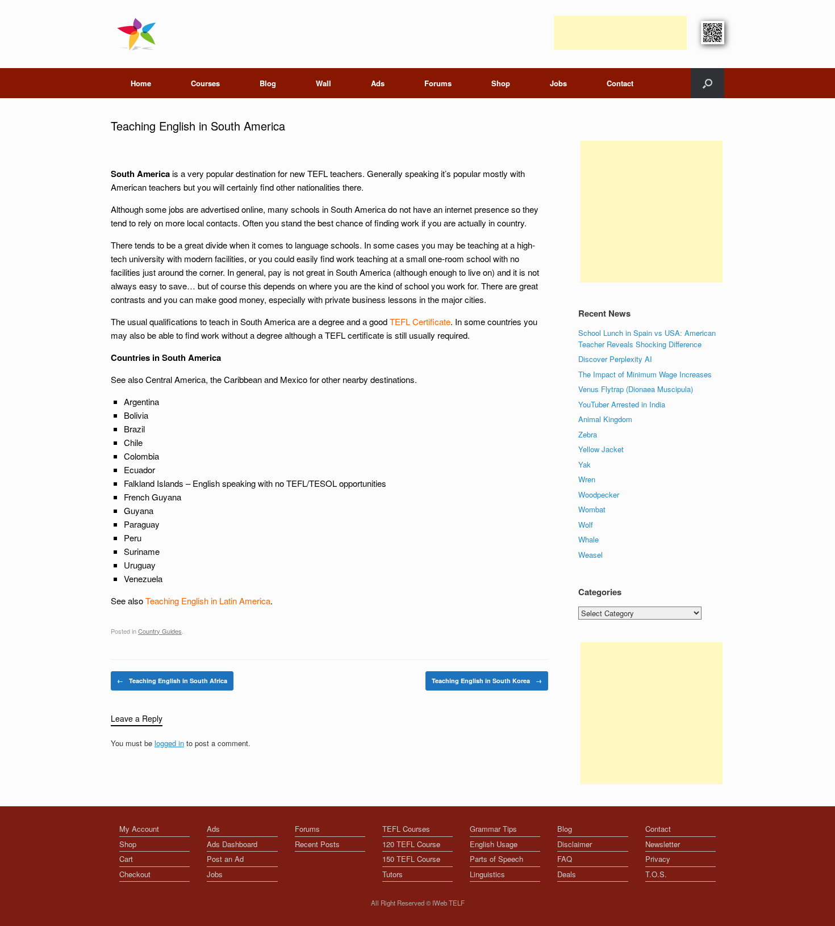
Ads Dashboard (232, 844)
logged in (169, 743)
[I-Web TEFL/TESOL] (139, 34)
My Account (139, 828)
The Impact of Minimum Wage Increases (645, 374)
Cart (126, 858)
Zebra (587, 434)
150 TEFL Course (411, 858)
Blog (268, 83)
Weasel (590, 554)
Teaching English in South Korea (487, 680)
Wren (586, 479)
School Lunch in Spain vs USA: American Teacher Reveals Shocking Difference (647, 338)
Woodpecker (598, 494)
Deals (566, 874)
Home (141, 83)
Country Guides (160, 630)
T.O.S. (656, 874)
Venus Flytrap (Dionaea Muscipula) (635, 389)
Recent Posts (317, 844)
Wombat (592, 509)
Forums (438, 83)
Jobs (558, 83)
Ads (378, 83)
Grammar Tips (493, 828)
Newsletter (662, 844)
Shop (500, 83)
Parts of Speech (496, 858)
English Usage (493, 844)
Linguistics (487, 874)
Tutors (392, 874)
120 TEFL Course (411, 844)
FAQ (564, 858)
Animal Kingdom (605, 419)
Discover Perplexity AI (615, 358)
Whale (588, 539)
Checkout (135, 874)
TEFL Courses (406, 828)
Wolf (585, 524)
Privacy (657, 858)
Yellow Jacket (601, 449)
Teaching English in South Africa (172, 680)
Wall (323, 83)
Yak (584, 464)
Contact (620, 83)
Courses (205, 83)
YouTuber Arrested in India (621, 404)
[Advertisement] (620, 33)
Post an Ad (225, 858)
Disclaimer (574, 844)
